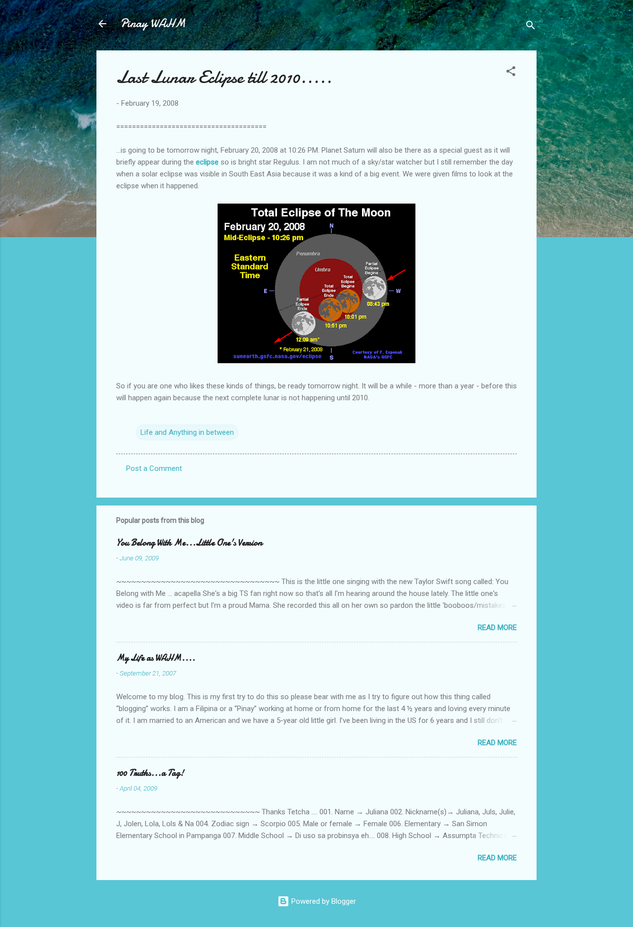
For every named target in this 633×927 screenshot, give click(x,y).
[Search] (531, 27)
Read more (497, 627)
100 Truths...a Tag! (150, 773)
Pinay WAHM (152, 23)
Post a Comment (154, 468)
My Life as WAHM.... (155, 658)
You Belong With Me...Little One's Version (189, 543)
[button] (511, 73)
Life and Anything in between (187, 432)
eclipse (207, 162)
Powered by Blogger (322, 901)
